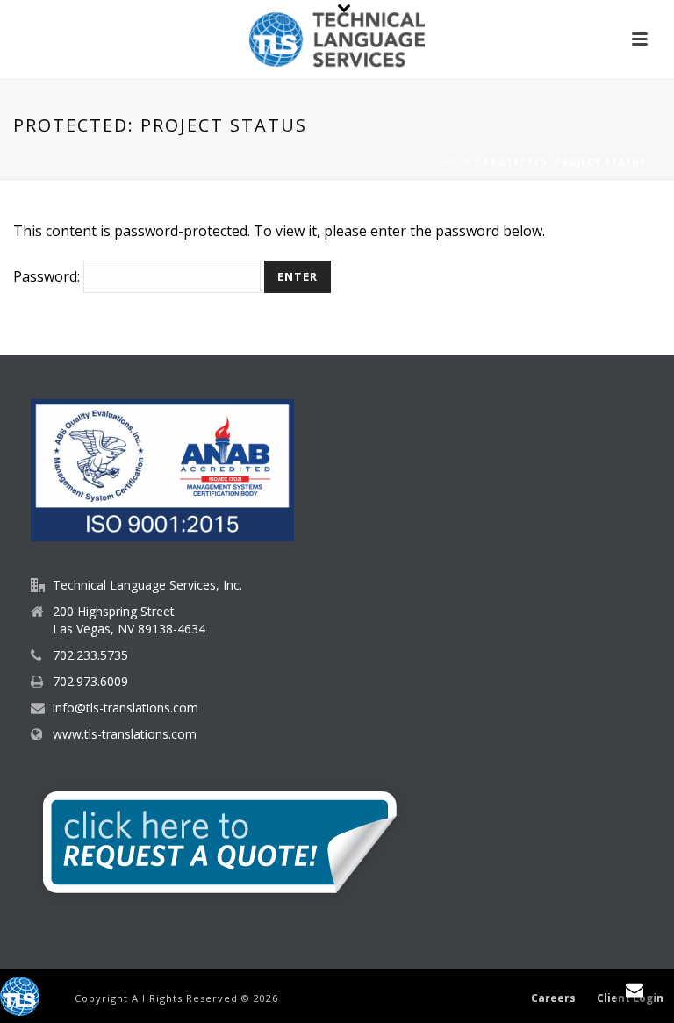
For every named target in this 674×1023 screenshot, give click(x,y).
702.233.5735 (90, 655)
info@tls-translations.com (125, 708)
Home (456, 162)
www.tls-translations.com (125, 734)
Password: (48, 276)
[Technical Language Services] (337, 39)
